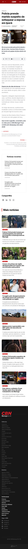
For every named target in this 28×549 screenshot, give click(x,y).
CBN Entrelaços (5, 479)
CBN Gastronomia (6, 481)
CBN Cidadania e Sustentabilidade (10, 477)
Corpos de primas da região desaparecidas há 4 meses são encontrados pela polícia (14, 174)
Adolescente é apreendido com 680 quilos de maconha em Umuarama (13, 327)
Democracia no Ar (6, 488)
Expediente (5, 509)
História (4, 502)
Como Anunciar (6, 501)
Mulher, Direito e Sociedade (8, 492)
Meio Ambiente (5, 447)
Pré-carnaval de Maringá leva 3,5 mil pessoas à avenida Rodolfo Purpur (12, 134)
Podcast (4, 452)
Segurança (5, 229)
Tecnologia (4, 465)
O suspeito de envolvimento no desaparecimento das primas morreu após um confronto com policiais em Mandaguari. (13, 303)
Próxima (22, 140)
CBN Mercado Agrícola (7, 483)
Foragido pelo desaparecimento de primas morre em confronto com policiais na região (13, 184)
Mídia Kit (4, 515)
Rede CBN (4, 456)
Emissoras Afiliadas (7, 504)
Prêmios (4, 499)
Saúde (3, 459)
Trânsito (4, 467)
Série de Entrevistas (6, 463)
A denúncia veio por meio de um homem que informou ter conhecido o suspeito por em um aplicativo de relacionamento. (13, 241)
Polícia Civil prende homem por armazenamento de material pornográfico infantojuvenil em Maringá (14, 163)
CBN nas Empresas (6, 429)
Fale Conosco (5, 513)
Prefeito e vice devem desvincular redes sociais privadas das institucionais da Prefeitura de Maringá (15, 144)
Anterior (5, 131)
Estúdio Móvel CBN (6, 445)
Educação (4, 440)
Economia (4, 438)
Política (3, 454)
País (3, 449)
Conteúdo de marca (6, 433)
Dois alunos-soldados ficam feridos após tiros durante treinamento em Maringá (12, 390)
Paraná (3, 451)
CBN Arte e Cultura (6, 474)
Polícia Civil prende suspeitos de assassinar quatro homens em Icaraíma (13, 358)
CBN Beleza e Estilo (6, 476)
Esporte (3, 443)
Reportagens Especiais (7, 458)
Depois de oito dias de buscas (11, 86)
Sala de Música (5, 493)
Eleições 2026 (5, 442)
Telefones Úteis (6, 511)
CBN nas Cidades (6, 427)
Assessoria (4, 424)
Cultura (3, 434)
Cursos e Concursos (6, 436)
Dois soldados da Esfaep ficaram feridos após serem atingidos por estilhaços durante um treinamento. (13, 396)
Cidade (3, 431)
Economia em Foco (6, 490)
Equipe (3, 508)
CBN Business (5, 426)
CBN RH (3, 484)
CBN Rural (4, 486)
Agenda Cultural (5, 472)
